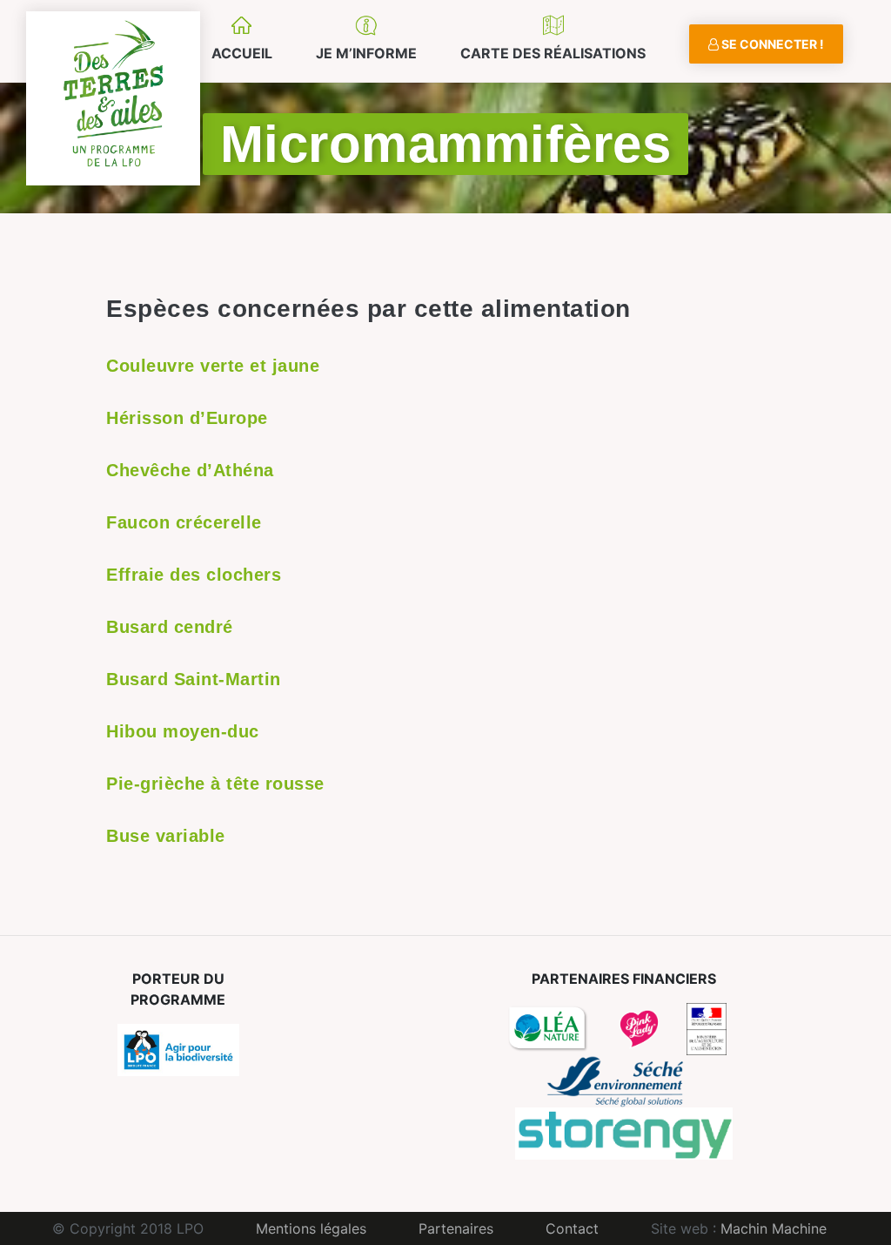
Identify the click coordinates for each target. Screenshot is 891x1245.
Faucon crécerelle (184, 522)
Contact (572, 1228)
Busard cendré (169, 626)
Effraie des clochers (193, 574)
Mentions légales (311, 1228)
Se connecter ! (771, 44)
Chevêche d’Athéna (190, 470)
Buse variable (165, 835)
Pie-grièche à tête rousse (215, 783)
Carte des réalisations (553, 53)
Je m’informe (366, 53)
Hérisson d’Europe (187, 417)
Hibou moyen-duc (182, 731)
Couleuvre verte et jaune (212, 365)
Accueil (241, 53)
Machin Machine (773, 1228)
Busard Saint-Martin (193, 679)
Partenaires (456, 1228)
